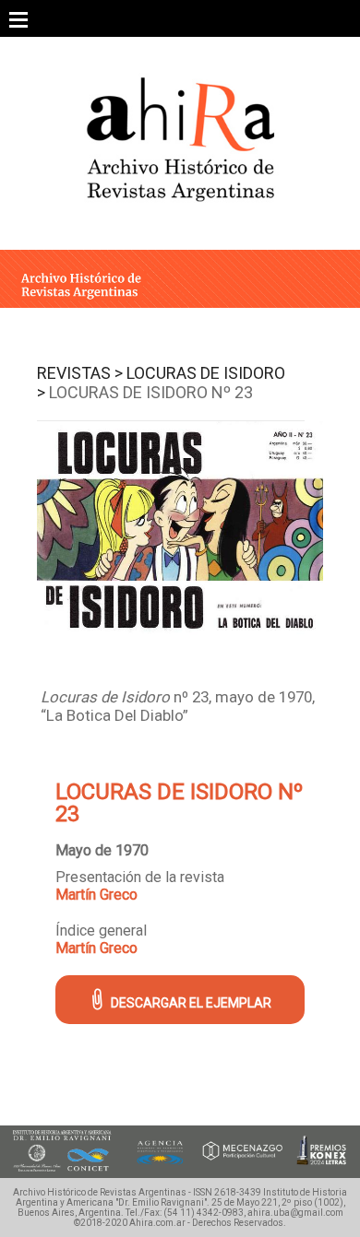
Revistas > (80, 373)
